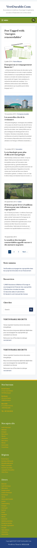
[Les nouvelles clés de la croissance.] (18, 103)
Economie (4, 519)
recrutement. (7, 340)
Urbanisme (4, 438)
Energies (3, 432)
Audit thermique (6, 427)
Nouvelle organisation (7, 525)
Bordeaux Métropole (7, 461)
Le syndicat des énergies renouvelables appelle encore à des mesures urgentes (18, 242)
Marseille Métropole (7, 463)
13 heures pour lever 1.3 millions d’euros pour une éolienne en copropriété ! (18, 207)
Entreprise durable (23, 114)
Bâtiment (4, 429)
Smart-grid (4, 508)
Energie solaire (5, 490)
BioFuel (3, 510)
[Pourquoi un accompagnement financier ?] (18, 51)
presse (3, 501)
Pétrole (3, 436)
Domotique (4, 494)
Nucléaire (4, 514)
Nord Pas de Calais (6, 467)
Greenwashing (5, 503)
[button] (4, 20)
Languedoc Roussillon (7, 470)
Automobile (4, 445)
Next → (25, 252)
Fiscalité (3, 527)
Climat (3, 497)
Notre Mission (17, 61)
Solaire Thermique (6, 492)
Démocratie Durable (7, 499)
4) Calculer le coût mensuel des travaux (15, 294)
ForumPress (4, 447)
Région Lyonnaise (6, 465)
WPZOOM (25, 544)
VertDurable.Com (18, 6)
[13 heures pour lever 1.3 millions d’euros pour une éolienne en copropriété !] (18, 191)
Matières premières (6, 521)
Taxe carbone (5, 530)
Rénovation (4, 434)
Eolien (20, 202)
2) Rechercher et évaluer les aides (13, 289)
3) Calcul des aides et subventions (13, 292)
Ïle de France (5, 459)
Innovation (19, 149)
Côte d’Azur (4, 472)
